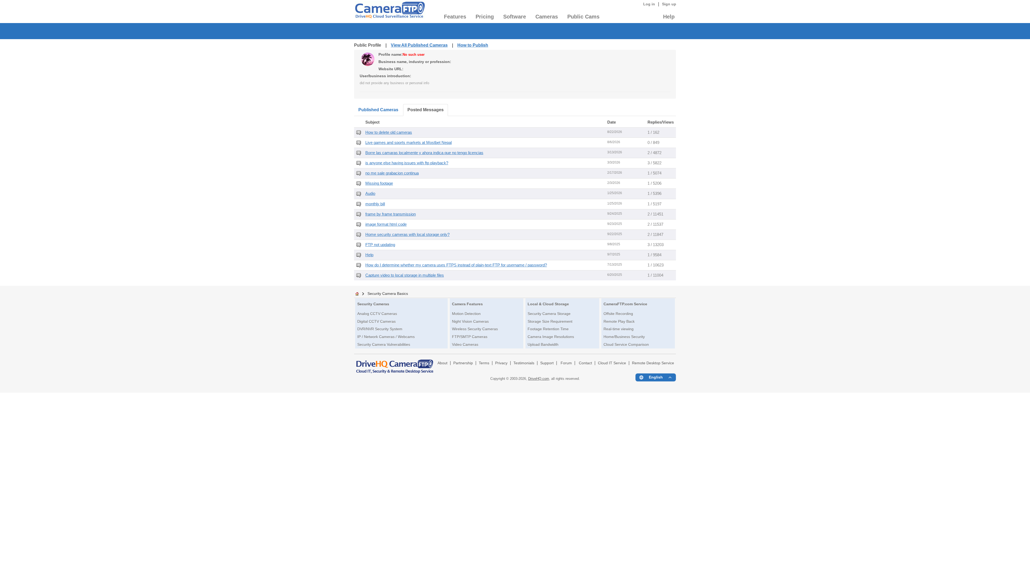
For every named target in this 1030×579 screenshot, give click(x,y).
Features (455, 17)
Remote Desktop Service (653, 363)
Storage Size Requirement (550, 321)
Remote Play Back (619, 321)
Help (669, 17)
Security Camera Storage (549, 313)
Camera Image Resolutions (551, 337)
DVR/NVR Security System (379, 329)
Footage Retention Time (548, 329)
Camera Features (467, 304)
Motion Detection (466, 313)
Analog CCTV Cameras (377, 313)
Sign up (669, 4)
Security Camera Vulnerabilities (383, 344)
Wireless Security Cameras (475, 329)
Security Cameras (373, 304)
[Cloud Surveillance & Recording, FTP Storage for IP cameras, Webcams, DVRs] (389, 11)
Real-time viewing (619, 329)
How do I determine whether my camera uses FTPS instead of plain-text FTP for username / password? (456, 265)
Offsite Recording (618, 313)
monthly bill (375, 204)
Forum (566, 363)
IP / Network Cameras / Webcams (386, 337)
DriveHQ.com (538, 379)
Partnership (463, 363)
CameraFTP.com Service (625, 304)
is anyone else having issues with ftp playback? (406, 163)
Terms (484, 363)
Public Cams (583, 17)
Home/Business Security (624, 337)
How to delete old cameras (388, 132)
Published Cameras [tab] (378, 109)
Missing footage (379, 183)
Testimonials (523, 363)
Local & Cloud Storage (548, 304)
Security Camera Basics (387, 293)
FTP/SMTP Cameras (469, 337)
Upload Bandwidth (543, 344)
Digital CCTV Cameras (376, 321)
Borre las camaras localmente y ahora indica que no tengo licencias (424, 153)
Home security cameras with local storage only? (407, 234)
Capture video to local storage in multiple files (404, 275)
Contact (585, 363)
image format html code (386, 224)
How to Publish (472, 45)
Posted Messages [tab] (425, 109)
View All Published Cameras (419, 45)
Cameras (546, 17)
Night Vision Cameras (470, 321)
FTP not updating (380, 245)
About (442, 363)
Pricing (485, 17)
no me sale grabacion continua (392, 173)
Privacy (501, 363)
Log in (649, 4)
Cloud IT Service (612, 363)
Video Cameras (465, 344)
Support (547, 363)
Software (514, 17)
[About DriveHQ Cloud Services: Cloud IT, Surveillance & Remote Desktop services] (394, 364)
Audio (370, 193)
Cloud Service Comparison (626, 344)
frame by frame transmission (390, 214)
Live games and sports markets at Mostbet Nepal (408, 142)
